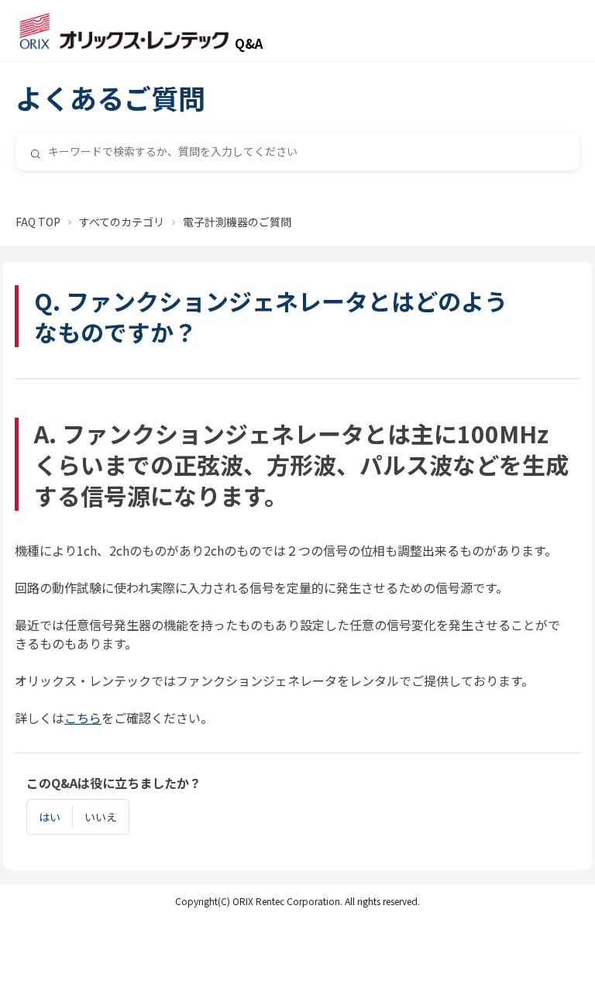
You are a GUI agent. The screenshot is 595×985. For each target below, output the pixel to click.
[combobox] (297, 151)
